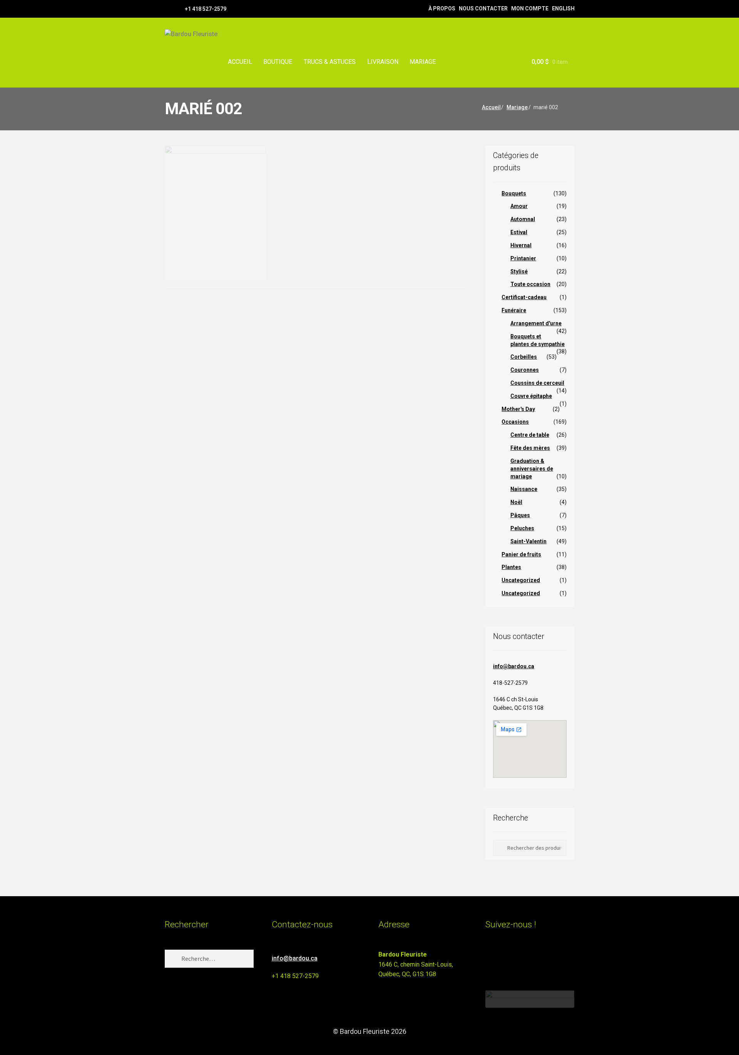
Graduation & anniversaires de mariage (531, 468)
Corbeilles (523, 357)
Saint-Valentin (528, 541)
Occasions (515, 422)
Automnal (522, 219)
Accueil (491, 107)
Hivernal (521, 245)
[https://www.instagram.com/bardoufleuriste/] (178, 8)
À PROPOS (441, 8)
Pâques (520, 515)
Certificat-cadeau (524, 297)
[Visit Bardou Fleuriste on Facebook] (504, 958)
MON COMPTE (529, 8)
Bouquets (514, 193)
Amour (519, 206)
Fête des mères (530, 448)
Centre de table (529, 435)
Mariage (517, 107)
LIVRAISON (382, 61)
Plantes (511, 567)
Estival (518, 232)
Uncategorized (521, 580)
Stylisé (519, 271)
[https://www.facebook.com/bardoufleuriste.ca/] (168, 8)
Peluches (522, 528)
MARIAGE (423, 61)
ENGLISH (563, 8)
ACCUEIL (240, 61)
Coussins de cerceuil (537, 383)
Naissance (523, 489)
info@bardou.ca (513, 666)
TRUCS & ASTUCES (330, 61)
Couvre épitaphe (531, 396)
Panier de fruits (521, 554)
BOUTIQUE (277, 61)
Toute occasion (530, 284)
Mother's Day (518, 409)
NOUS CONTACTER (483, 8)
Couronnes (524, 370)
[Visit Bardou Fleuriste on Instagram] (490, 958)
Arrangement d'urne (536, 323)
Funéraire (514, 310)
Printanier (523, 258)
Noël (516, 502)
